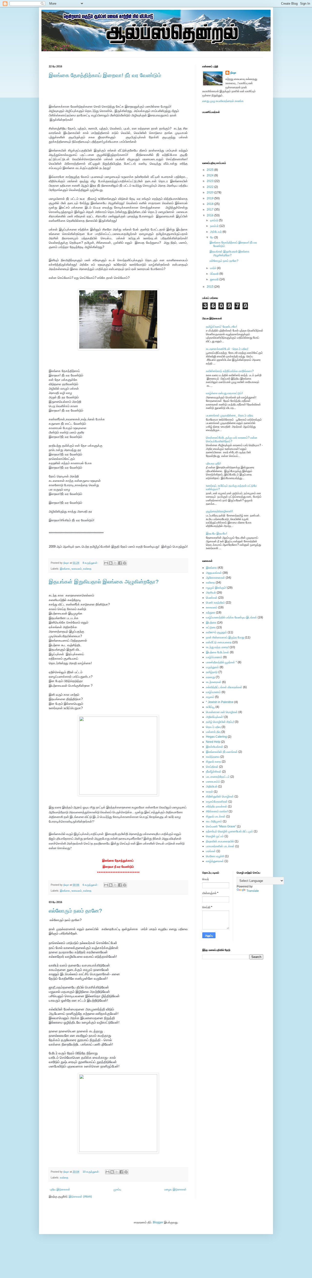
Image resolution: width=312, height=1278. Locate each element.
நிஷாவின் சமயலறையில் (220, 841)
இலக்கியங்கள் (214, 746)
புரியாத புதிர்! (213, 463)
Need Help (213, 742)
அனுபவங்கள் (214, 572)
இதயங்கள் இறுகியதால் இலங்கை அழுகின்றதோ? (103, 582)
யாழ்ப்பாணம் (213, 692)
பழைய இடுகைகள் (175, 1189)
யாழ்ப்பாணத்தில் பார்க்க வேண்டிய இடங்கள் (231, 617)
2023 (210, 181)
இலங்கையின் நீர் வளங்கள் (222, 752)
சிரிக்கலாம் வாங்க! (217, 811)
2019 (210, 198)
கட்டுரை (211, 627)
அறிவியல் (211, 786)
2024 (210, 175)
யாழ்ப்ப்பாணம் (214, 657)
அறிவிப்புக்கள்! (215, 717)
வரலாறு (210, 677)
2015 (210, 286)
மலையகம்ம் (213, 781)
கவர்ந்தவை (213, 756)
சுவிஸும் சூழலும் (216, 632)
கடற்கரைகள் (213, 682)
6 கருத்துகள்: (91, 884)
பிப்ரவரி (214, 273)
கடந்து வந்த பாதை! (217, 647)
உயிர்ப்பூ (210, 707)
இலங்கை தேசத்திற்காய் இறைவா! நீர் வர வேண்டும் (105, 75)
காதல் (209, 791)
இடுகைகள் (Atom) (80, 1196)
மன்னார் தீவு (213, 732)
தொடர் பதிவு (213, 727)
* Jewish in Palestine (220, 702)
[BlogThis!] (110, 563)
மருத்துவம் (212, 667)
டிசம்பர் (214, 220)
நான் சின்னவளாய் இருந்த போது (225, 637)
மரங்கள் (211, 851)
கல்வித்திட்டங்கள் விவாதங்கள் (224, 687)
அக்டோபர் (216, 231)
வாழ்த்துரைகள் (215, 861)
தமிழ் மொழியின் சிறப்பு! (220, 722)
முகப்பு (117, 1189)
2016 (210, 215)
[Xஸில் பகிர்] (115, 563)
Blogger (158, 1222)
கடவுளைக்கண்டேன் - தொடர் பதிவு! (227, 349)
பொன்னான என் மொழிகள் (222, 712)
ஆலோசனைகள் (215, 577)
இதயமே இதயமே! (216, 533)
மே (212, 237)
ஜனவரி (214, 279)
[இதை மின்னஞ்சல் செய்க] (106, 563)
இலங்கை (65, 568)
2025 (210, 169)
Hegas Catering (216, 736)
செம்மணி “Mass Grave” (221, 826)
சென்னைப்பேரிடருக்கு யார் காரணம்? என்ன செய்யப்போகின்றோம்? (231, 439)
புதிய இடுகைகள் (60, 1189)
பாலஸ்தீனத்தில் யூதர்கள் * (221, 662)
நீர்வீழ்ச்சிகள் (213, 771)
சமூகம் (210, 697)
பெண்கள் (211, 597)
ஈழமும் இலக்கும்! (216, 587)
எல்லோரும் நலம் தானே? (75, 911)
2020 (210, 192)
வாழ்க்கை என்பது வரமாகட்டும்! (224, 393)
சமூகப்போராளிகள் (217, 801)
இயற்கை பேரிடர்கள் (217, 652)
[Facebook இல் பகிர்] (119, 563)
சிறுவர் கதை (213, 761)
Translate (252, 891)
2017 (210, 209)
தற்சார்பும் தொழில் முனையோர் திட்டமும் (229, 831)
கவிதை (87, 568)
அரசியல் (211, 592)
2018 (210, 204)
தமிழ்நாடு (212, 672)
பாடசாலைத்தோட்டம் (218, 776)
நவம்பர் (214, 226)
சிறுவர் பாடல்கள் (215, 816)
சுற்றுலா (210, 612)
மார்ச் (213, 268)
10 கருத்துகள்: (91, 1171)
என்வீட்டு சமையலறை (219, 642)
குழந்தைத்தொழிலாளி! (219, 511)
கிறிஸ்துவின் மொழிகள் (220, 796)
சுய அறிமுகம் (214, 821)
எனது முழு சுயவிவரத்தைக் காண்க (223, 101)
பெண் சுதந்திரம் (215, 602)
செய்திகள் (212, 766)
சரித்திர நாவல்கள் (216, 806)
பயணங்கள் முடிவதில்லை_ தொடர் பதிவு (229, 415)
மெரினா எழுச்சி (215, 856)
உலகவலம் (76, 568)
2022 (210, 187)
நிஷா (233, 72)
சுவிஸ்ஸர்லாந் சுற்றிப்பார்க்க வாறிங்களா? (230, 371)
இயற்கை (211, 622)
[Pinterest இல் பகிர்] (124, 563)
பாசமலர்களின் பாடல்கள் (220, 846)
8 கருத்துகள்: (91, 562)
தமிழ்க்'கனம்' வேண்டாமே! (221, 326)
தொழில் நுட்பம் (215, 836)
